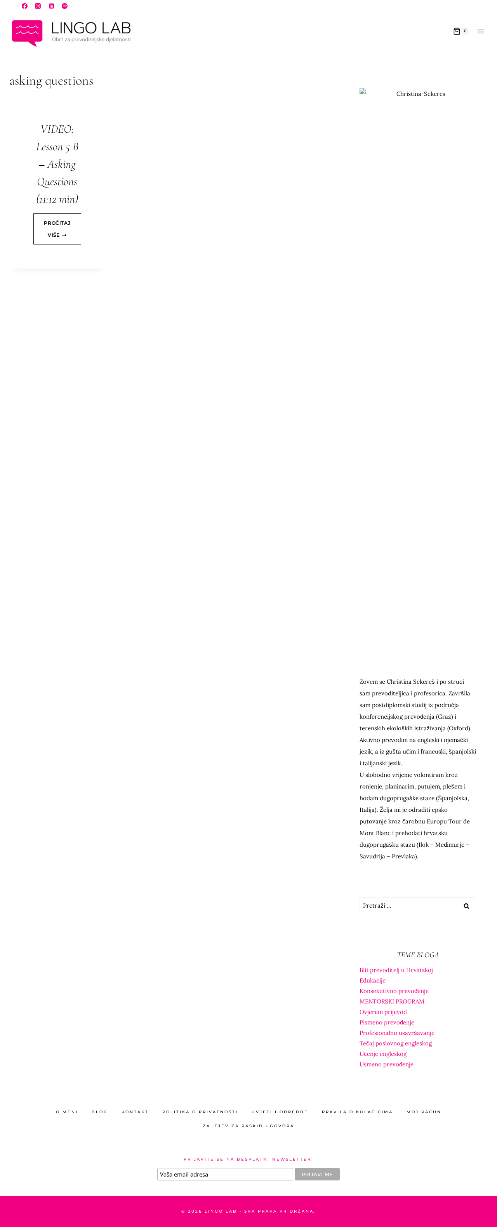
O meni (67, 1111)
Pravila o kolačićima (357, 1111)
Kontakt (135, 1111)
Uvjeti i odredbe (280, 1111)
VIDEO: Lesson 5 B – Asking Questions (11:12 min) (57, 164)
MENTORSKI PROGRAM (392, 1001)
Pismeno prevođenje (387, 1022)
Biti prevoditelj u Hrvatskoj (396, 970)
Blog (100, 1111)
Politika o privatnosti (200, 1111)
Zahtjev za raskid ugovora (248, 1125)
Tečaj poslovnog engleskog (396, 1043)
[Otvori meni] (480, 31)
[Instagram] (38, 6)
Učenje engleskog (383, 1053)
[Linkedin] (51, 6)
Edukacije (373, 980)
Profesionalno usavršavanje (397, 1032)
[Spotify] (65, 6)
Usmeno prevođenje (387, 1064)
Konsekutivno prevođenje (394, 991)
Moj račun (424, 1111)
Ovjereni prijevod (383, 1012)
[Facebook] (24, 6)
